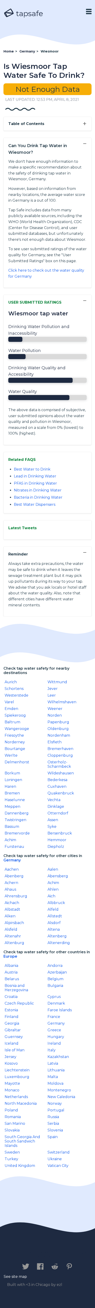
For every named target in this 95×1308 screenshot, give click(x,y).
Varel (9, 702)
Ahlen (53, 889)
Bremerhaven (60, 749)
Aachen (12, 869)
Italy (52, 1050)
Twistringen (15, 820)
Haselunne (15, 800)
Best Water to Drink (32, 469)
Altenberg (57, 936)
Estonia (11, 1010)
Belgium (55, 979)
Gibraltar (13, 1030)
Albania (11, 965)
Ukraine (55, 1159)
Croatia (11, 996)
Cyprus (54, 996)
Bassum (12, 826)
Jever (53, 688)
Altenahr (13, 936)
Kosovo (11, 1063)
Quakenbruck (61, 793)
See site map (15, 1276)
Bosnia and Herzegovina (16, 987)
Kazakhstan (58, 1057)
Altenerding (59, 943)
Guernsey (14, 1037)
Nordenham (59, 735)
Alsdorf (54, 923)
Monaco (12, 1090)
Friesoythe (14, 735)
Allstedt (55, 916)
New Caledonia (61, 1097)
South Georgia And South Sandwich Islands (22, 1141)
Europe (10, 956)
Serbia (53, 1123)
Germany (12, 860)
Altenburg (14, 943)
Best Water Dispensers (34, 504)
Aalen (53, 869)
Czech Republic (19, 1003)
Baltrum (12, 722)
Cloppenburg (60, 755)
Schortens (14, 688)
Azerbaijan (57, 972)
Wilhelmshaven (62, 702)
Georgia (12, 1023)
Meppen (12, 806)
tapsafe (28, 13)
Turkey (11, 1159)
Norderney (15, 742)
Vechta (54, 800)
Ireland (54, 1043)
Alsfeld (11, 929)
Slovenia (55, 1130)
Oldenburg (58, 729)
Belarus (12, 979)
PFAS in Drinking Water (35, 483)
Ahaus (10, 889)
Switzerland (59, 1152)
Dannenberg (17, 813)
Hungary (56, 1037)
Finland (11, 1016)
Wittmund (57, 682)
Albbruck (56, 903)
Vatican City (58, 1165)
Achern (11, 883)
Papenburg (58, 722)
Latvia (53, 1063)
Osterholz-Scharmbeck (59, 764)
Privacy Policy (54, 1252)
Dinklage (56, 806)
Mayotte (12, 1083)
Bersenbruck (60, 833)
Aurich (11, 682)
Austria (11, 972)
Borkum (12, 773)
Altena (54, 929)
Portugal (56, 1110)
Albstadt (12, 909)
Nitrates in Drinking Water (38, 490)
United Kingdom (20, 1165)
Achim (10, 840)
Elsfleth (55, 742)
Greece (54, 1030)
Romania (13, 1117)
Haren (10, 786)
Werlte (11, 755)
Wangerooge (17, 729)
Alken (10, 916)
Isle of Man (14, 1050)
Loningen (13, 780)
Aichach (12, 903)
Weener (55, 708)
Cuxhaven (57, 786)
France (54, 1016)
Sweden (12, 1152)
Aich (51, 896)
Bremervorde (17, 833)
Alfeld (53, 909)
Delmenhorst (17, 762)
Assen (53, 820)
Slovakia (12, 1130)
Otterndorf (58, 813)
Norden (55, 715)
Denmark (56, 1003)
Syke (52, 826)
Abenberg (14, 876)
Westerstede (16, 695)
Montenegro (59, 1090)
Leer (52, 695)
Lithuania (56, 1070)
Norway (55, 1103)
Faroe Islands (60, 1010)
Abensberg (58, 876)
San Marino (15, 1123)
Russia (53, 1117)
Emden (11, 708)
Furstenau (14, 846)
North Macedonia (21, 1103)
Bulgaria (55, 985)
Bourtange (15, 749)
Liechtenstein (17, 1070)
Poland (11, 1110)
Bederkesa (57, 780)
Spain (53, 1137)
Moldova (55, 1083)
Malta (53, 1077)
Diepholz (56, 846)
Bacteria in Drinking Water (38, 497)
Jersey (10, 1057)
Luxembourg (17, 1077)
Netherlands (16, 1097)
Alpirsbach (14, 923)
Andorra (55, 965)
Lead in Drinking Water (35, 476)
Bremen (12, 793)
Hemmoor (57, 840)
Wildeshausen (61, 773)
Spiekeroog (15, 715)
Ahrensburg (16, 896)
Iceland (11, 1043)
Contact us (19, 1252)
